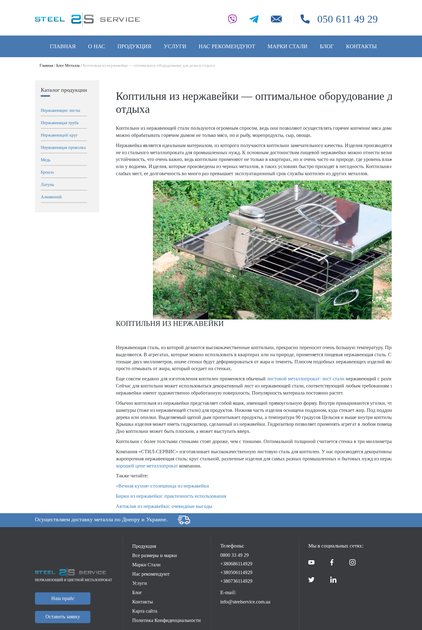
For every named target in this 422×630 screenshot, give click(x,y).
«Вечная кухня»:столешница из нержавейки (162, 485)
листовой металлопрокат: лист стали (305, 378)
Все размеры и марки (154, 555)
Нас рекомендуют (227, 46)
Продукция (134, 46)
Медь (45, 160)
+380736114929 (236, 581)
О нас (96, 46)
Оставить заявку (62, 616)
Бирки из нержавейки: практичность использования (171, 496)
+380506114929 (236, 572)
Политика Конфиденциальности (166, 620)
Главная (63, 46)
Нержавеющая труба (59, 123)
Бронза (47, 172)
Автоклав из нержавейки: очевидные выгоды (164, 506)
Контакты (361, 46)
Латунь (47, 184)
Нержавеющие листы (60, 110)
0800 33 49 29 (234, 555)
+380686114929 (236, 563)
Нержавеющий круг (59, 135)
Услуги (175, 46)
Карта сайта (144, 611)
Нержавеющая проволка (63, 147)
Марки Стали (287, 46)
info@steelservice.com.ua (245, 601)
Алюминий (51, 197)
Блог (327, 46)
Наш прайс (62, 598)
